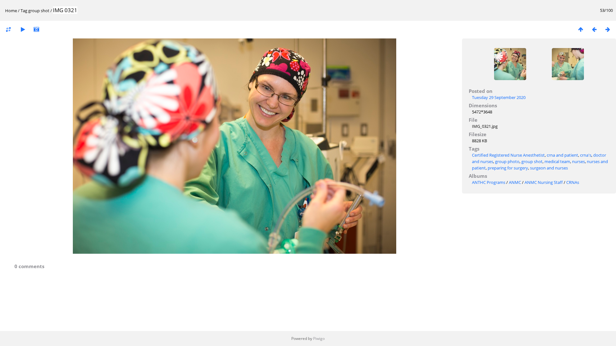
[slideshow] (23, 29)
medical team (557, 161)
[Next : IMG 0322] (607, 29)
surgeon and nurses (549, 168)
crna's (585, 155)
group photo (507, 161)
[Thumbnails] (580, 29)
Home (11, 10)
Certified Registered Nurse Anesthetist (508, 155)
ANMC (515, 182)
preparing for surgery (508, 168)
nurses (578, 161)
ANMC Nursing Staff (544, 182)
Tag (24, 10)
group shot (38, 10)
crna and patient (562, 155)
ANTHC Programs (488, 182)
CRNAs (572, 182)
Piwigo (319, 338)
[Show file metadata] (36, 29)
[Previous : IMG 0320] (594, 29)
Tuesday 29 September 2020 (499, 97)
